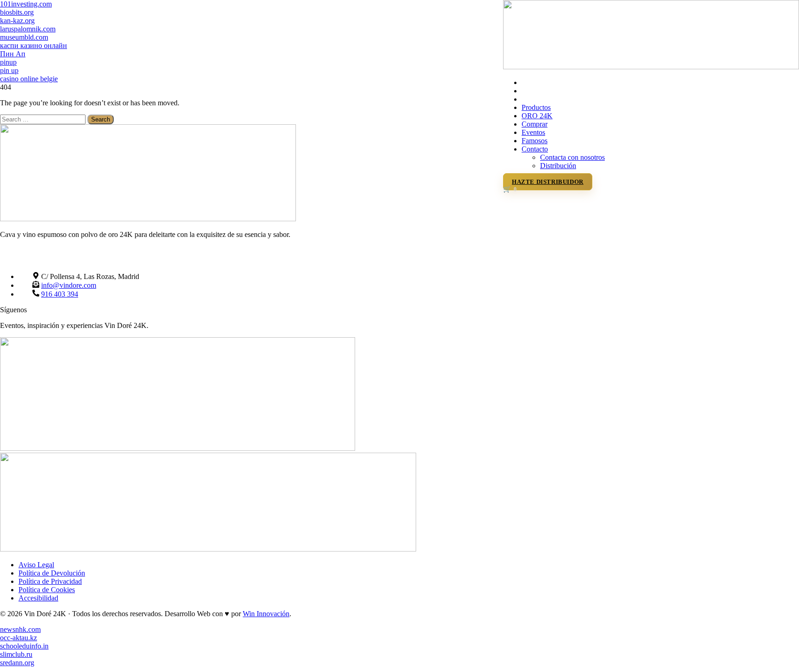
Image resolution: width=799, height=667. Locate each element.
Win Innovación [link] (266, 614)
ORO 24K (537, 116)
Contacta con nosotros (572, 157)
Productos (536, 107)
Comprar (534, 124)
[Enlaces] (651, 67)
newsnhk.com (20, 629)
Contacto (535, 149)
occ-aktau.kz (18, 638)
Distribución (558, 166)
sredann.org (17, 663)
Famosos (534, 141)
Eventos (533, 132)
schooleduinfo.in (24, 646)
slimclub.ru (16, 654)
